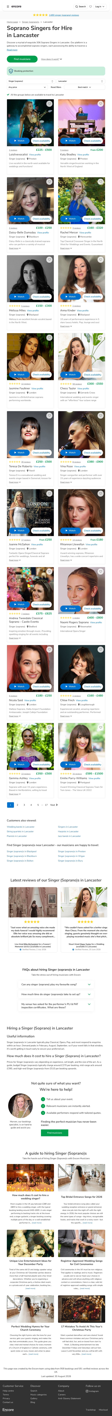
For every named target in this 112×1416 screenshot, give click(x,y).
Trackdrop (91, 1409)
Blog (32, 1402)
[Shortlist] (90, 6)
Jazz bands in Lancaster (69, 836)
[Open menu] (7, 6)
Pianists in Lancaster (17, 836)
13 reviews (26, 774)
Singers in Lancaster (68, 826)
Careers (62, 1394)
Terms (6, 1394)
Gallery (33, 1398)
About (61, 1390)
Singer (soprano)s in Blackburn (22, 856)
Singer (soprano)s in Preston (72, 851)
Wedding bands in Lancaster (20, 826)
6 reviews (13, 696)
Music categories (38, 1394)
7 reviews (25, 614)
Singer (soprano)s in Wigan (71, 856)
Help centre (8, 1390)
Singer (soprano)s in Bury (70, 860)
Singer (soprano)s (30, 22)
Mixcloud (103, 1409)
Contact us (8, 1402)
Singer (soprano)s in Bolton (20, 860)
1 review (76, 618)
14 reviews (77, 540)
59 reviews (77, 384)
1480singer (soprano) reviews (64, 15)
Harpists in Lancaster (68, 831)
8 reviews (77, 462)
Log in (98, 6)
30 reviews (26, 462)
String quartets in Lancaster (20, 831)
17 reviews (26, 540)
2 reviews (13, 150)
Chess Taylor (85, 944)
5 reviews (25, 306)
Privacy (6, 1398)
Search (82, 6)
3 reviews (64, 150)
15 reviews (77, 774)
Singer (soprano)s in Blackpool (21, 851)
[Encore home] (16, 7)
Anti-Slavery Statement (69, 1398)
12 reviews (26, 384)
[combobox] (31, 81)
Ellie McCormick (31, 944)
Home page (12, 22)
